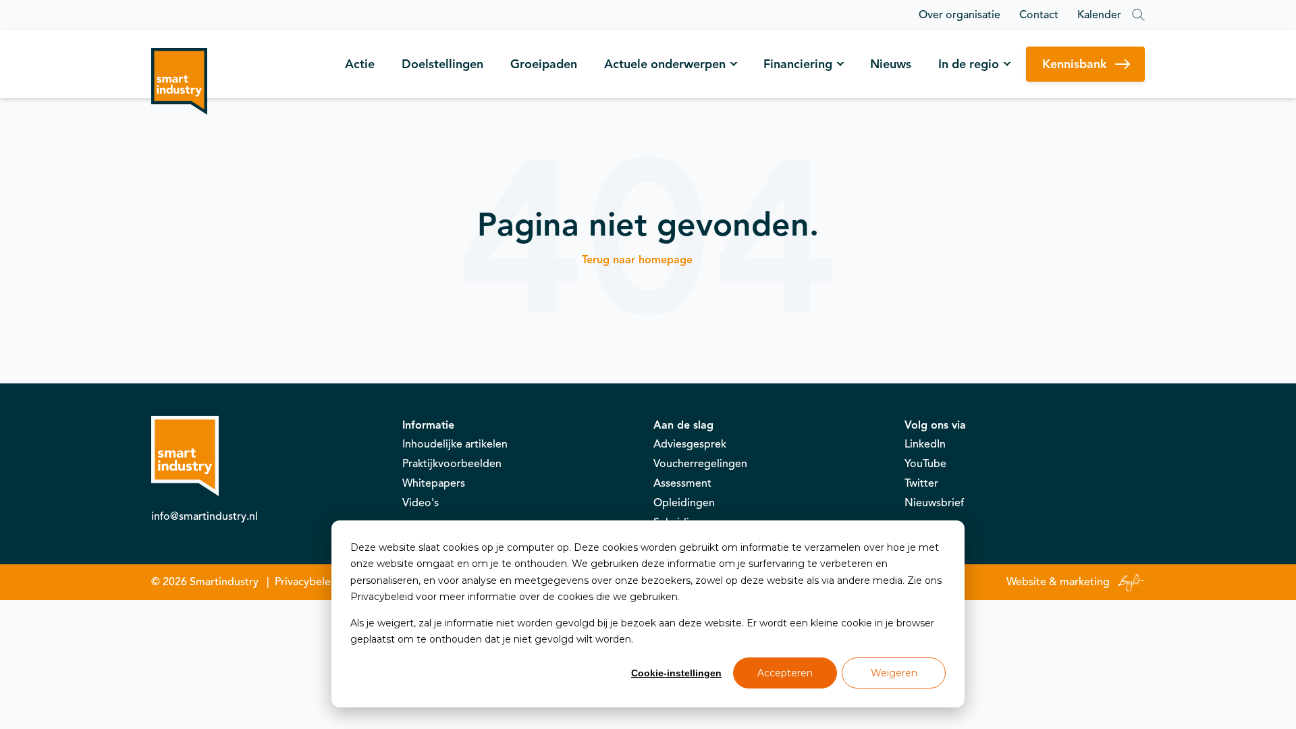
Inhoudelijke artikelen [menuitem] (455, 444)
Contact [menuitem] (1038, 15)
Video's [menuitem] (420, 503)
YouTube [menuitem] (925, 463)
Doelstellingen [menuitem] (442, 64)
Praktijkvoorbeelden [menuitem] (452, 463)
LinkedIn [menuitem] (925, 444)
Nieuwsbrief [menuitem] (934, 503)
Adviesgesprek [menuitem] (689, 444)
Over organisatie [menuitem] (959, 15)
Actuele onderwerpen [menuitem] (665, 64)
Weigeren (894, 673)
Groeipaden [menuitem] (543, 64)
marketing (1085, 582)
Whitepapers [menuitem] (433, 483)
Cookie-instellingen (676, 673)
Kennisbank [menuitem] (1074, 64)
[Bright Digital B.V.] (1128, 582)
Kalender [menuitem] (1099, 15)
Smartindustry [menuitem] (224, 582)
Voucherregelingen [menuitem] (700, 463)
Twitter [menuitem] (921, 483)
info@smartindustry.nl (204, 516)
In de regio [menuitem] (968, 64)
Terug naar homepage (637, 260)
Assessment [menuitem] (682, 483)
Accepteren (785, 673)
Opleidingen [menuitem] (684, 503)
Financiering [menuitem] (797, 64)
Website (1026, 582)
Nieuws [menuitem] (890, 64)
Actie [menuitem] (360, 64)
